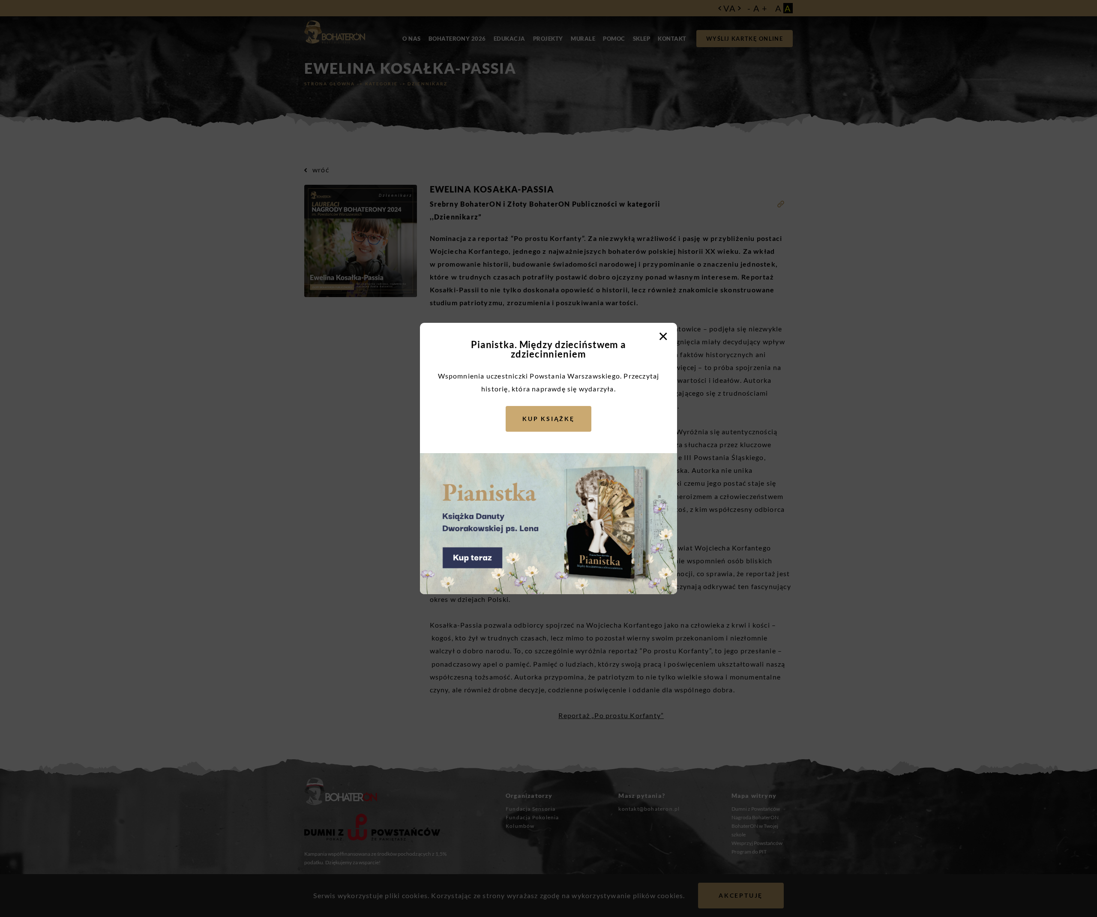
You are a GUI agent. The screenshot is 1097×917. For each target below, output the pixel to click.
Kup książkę (548, 418)
